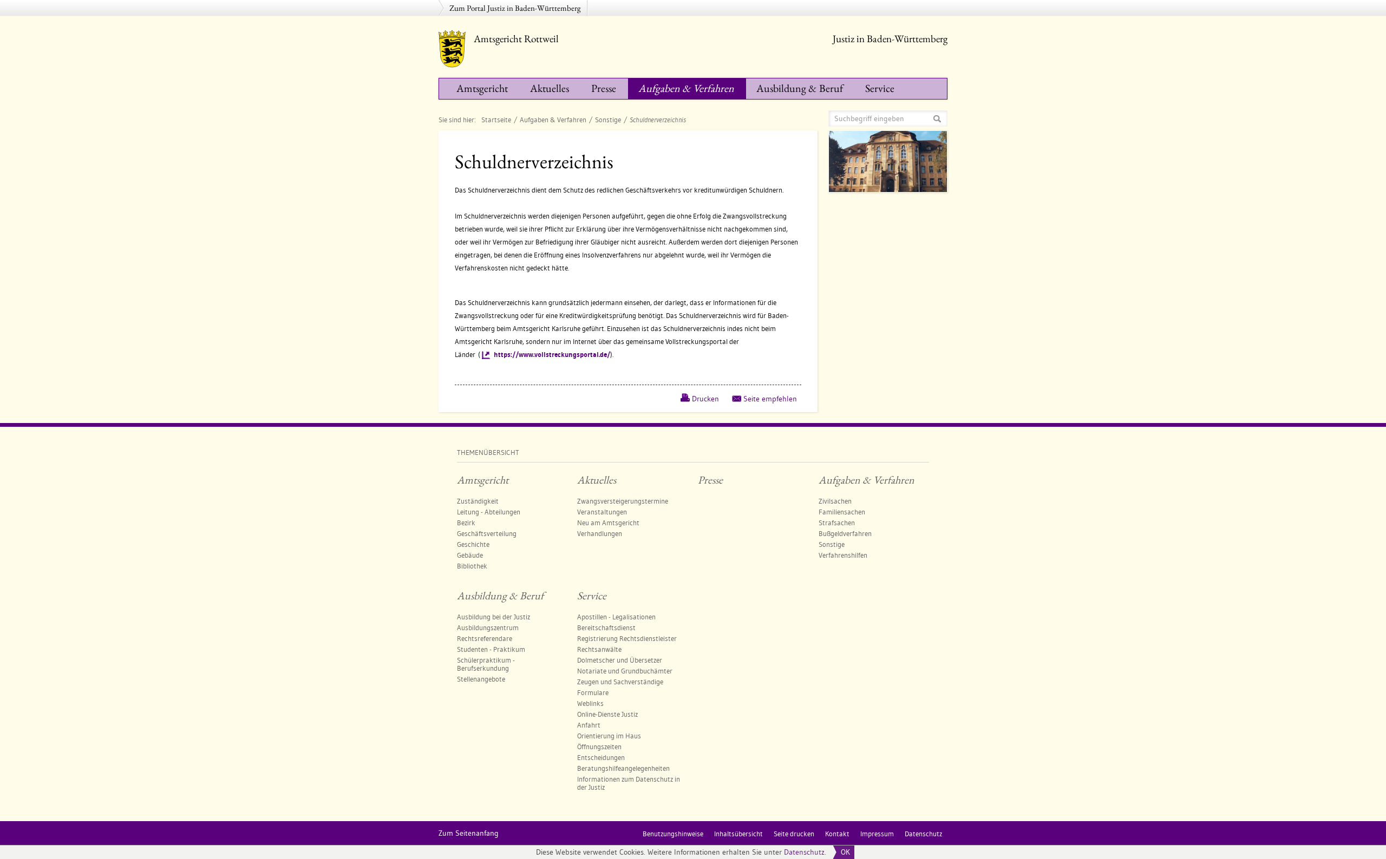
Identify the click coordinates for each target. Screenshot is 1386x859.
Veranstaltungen (602, 511)
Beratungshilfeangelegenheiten (623, 768)
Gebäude (470, 555)
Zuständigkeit (478, 501)
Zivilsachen (835, 501)
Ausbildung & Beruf (799, 88)
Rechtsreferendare (484, 638)
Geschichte (473, 544)
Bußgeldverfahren (845, 533)
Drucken (705, 399)
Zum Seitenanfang (469, 833)
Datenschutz (804, 852)
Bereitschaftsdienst (606, 627)
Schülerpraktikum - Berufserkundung (486, 664)
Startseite (496, 119)
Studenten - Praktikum (491, 649)
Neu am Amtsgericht (608, 522)
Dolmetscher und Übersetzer (619, 660)
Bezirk (466, 522)
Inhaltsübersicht (738, 833)
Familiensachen (842, 511)
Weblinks (590, 703)
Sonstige (608, 119)
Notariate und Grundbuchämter (624, 670)
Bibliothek (472, 565)
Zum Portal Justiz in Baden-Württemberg (515, 8)
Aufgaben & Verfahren (686, 88)
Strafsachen (837, 522)
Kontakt (837, 833)
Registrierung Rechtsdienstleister (627, 638)
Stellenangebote (481, 679)
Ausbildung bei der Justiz (493, 616)
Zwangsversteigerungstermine (622, 501)
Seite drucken (794, 833)
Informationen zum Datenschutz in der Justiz (628, 783)
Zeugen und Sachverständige (620, 681)
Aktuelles (549, 88)
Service (879, 88)
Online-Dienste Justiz (607, 714)
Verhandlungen (599, 533)
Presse (603, 88)
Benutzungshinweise (673, 833)
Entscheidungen (601, 757)
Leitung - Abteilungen (488, 511)
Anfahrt (588, 725)
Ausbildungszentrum (488, 627)
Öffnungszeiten (599, 746)
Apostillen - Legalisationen (616, 616)
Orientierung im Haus (609, 735)
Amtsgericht (482, 88)
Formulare (593, 692)
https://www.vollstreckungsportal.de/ (552, 354)
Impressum (877, 833)
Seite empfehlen (770, 399)
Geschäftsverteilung (487, 533)
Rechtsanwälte (599, 649)
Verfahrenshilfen (843, 555)
